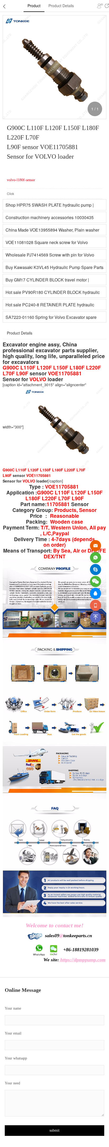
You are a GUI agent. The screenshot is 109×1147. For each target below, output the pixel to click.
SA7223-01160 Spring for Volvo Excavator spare (51, 317)
